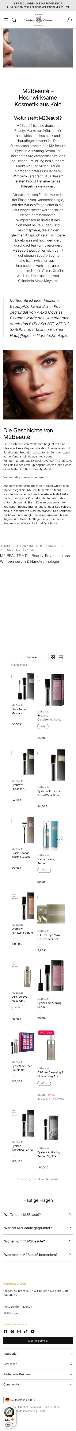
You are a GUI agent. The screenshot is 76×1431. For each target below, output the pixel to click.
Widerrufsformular (38, 1340)
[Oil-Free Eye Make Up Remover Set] (51, 909)
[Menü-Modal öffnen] (5, 20)
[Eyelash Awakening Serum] (51, 977)
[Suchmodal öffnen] (14, 20)
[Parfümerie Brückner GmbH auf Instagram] (19, 1332)
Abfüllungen (11, 1313)
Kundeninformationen (17, 1306)
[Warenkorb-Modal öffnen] (69, 20)
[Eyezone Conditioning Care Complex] (51, 689)
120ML (44, 870)
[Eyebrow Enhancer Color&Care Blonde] (22, 762)
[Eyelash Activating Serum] (22, 1123)
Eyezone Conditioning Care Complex (48, 719)
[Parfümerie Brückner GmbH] (38, 20)
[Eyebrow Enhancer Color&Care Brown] (51, 765)
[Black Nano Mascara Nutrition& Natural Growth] (22, 686)
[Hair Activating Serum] (51, 833)
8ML (43, 726)
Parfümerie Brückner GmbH (45, 1407)
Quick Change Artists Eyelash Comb (21, 856)
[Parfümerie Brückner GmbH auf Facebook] (5, 1332)
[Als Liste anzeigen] (61, 657)
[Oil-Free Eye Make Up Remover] (22, 974)
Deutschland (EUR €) (22, 1399)
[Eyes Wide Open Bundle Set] (22, 1043)
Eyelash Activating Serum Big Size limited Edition (48, 1156)
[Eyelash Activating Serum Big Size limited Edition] (51, 1126)
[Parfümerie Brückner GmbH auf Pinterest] (12, 1332)
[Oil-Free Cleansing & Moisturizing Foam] (51, 1046)
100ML (44, 1083)
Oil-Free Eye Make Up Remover (19, 1000)
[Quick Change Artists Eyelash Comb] (22, 830)
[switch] (9, 1425)
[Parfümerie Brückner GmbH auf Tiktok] (25, 1332)
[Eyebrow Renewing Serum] (22, 905)
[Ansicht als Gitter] (53, 657)
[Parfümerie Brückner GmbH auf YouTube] (32, 1332)
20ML (18, 1007)
